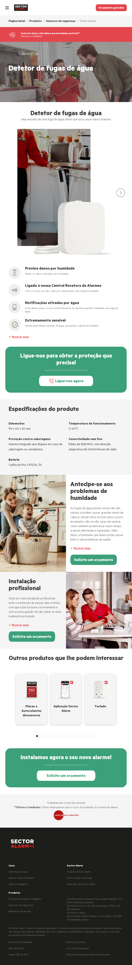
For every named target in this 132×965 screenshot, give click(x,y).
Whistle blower (16, 948)
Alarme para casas (18, 872)
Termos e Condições (31, 36)
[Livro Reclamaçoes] (66, 815)
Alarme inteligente (18, 884)
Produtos (35, 21)
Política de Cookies (76, 942)
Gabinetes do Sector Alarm (81, 884)
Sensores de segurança (60, 21)
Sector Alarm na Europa (79, 878)
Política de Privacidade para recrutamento (88, 955)
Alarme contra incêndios (21, 878)
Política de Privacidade (20, 942)
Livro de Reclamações (77, 948)
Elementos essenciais (20, 911)
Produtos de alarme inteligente (25, 899)
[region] (65, 194)
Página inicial (17, 21)
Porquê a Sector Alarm (79, 872)
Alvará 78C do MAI (18, 955)
